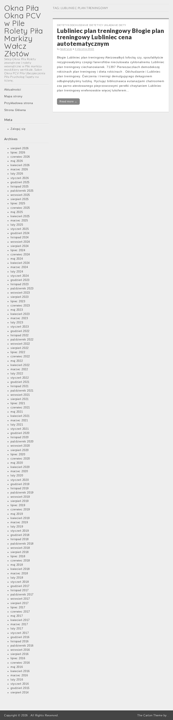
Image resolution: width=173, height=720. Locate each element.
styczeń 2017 (20, 633)
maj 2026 (17, 161)
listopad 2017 (20, 590)
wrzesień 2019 (20, 496)
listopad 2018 (20, 539)
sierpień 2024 (20, 246)
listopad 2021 (20, 386)
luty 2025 (17, 224)
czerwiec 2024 (20, 254)
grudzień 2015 (20, 688)
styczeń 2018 (20, 581)
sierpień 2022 (20, 348)
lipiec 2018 (18, 556)
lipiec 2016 (18, 658)
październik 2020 (22, 441)
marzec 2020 (19, 471)
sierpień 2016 (20, 654)
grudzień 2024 (20, 233)
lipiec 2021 (18, 403)
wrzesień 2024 (20, 241)
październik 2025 (22, 190)
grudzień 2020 (20, 433)
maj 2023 (17, 309)
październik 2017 (22, 594)
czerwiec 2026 (20, 156)
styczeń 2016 (20, 683)
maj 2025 (17, 212)
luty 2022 (17, 373)
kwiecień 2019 (20, 518)
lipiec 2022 (18, 352)
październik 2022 (22, 339)
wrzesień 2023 (20, 292)
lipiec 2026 (18, 152)
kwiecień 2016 (20, 671)
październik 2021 (22, 390)
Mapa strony (13, 96)
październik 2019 (22, 492)
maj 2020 (17, 462)
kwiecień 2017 (20, 620)
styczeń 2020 (20, 480)
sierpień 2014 (20, 692)
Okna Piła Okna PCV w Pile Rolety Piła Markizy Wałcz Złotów (23, 30)
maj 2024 (17, 258)
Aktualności (12, 89)
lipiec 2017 (18, 607)
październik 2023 (22, 288)
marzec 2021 (19, 420)
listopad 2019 (20, 488)
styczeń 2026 (20, 178)
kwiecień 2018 (20, 569)
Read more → (68, 101)
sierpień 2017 (20, 603)
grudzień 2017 (20, 586)
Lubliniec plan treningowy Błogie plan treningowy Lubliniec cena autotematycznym (110, 37)
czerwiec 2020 (20, 458)
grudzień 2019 (20, 484)
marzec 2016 (19, 675)
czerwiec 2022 (20, 356)
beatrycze (66, 48)
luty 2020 (17, 475)
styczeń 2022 (20, 377)
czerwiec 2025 (20, 207)
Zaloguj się (18, 128)
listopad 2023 (20, 284)
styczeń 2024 (20, 275)
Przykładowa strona (18, 103)
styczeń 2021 (20, 428)
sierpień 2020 (20, 450)
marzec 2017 (19, 624)
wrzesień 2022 (20, 343)
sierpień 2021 (20, 399)
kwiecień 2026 (20, 165)
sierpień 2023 (20, 297)
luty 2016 (17, 679)
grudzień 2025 (20, 182)
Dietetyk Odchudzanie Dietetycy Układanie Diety (91, 25)
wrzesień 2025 (20, 195)
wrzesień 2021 (20, 394)
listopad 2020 (20, 437)
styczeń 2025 (20, 229)
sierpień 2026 (20, 148)
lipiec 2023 (18, 301)
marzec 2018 (19, 573)
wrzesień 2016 (20, 649)
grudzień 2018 (20, 535)
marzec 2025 (19, 220)
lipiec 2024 (18, 250)
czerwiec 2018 (20, 560)
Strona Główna (15, 110)
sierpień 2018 (20, 552)
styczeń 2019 (20, 530)
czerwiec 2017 (20, 611)
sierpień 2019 (20, 501)
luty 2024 (17, 271)
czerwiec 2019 (20, 509)
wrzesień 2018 (20, 547)
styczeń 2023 (20, 326)
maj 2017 (17, 615)
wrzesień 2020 (20, 445)
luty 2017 (17, 628)
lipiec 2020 (18, 454)
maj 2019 (17, 514)
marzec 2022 (19, 369)
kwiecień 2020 (20, 467)
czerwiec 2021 (20, 407)
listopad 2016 (20, 641)
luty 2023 (17, 322)
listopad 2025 (20, 186)
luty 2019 (17, 526)
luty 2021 (17, 424)
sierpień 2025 (20, 199)
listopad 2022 (20, 335)
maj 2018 (17, 564)
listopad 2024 (20, 237)
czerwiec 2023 (20, 305)
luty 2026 (17, 173)
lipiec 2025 (18, 203)
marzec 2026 (19, 169)
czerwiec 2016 (20, 662)
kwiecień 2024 (20, 263)
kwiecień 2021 (20, 416)
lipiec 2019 (18, 505)
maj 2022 (17, 360)
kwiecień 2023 (20, 314)
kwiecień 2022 (20, 365)
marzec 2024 (19, 267)
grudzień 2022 (20, 331)
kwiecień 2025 (20, 216)
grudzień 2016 (20, 637)
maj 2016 (17, 667)
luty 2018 (17, 577)
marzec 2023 (19, 318)
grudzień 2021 (20, 382)
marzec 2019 (19, 522)
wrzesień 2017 (20, 598)
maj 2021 (17, 411)
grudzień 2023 (20, 280)
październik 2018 (22, 543)
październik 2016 (22, 645)
